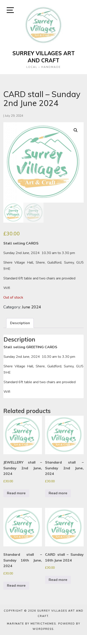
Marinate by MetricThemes (31, 623)
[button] (76, 130)
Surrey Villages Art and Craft (43, 57)
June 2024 (31, 307)
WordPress (43, 629)
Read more (16, 493)
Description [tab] (20, 323)
